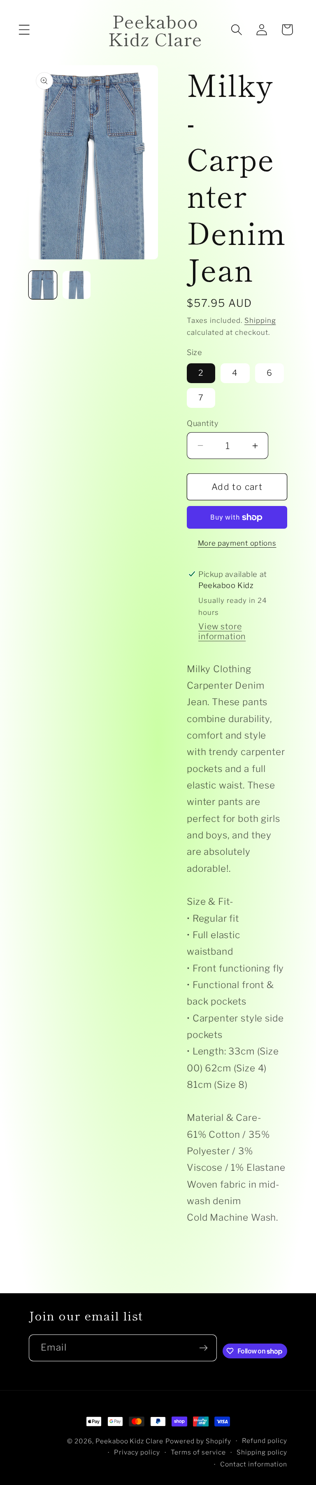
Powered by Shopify (198, 1441)
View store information (222, 631)
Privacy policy (137, 1452)
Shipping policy (262, 1452)
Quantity (202, 423)
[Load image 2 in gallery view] (77, 285)
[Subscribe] (203, 1347)
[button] (24, 29)
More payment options (237, 543)
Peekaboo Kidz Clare (129, 1441)
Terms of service (198, 1452)
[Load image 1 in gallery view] (43, 285)
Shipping (260, 320)
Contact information (253, 1464)
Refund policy (264, 1441)
